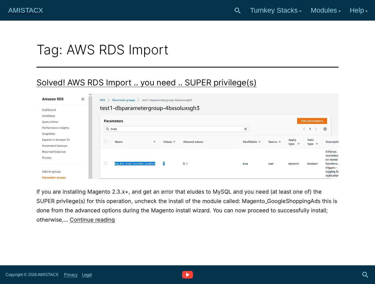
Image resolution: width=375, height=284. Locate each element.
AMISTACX (25, 10)
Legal (87, 274)
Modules (324, 10)
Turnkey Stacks (274, 10)
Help (357, 10)
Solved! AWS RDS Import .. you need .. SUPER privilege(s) (147, 82)
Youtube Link (187, 274)
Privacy (71, 274)
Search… (238, 11)
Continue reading (92, 219)
